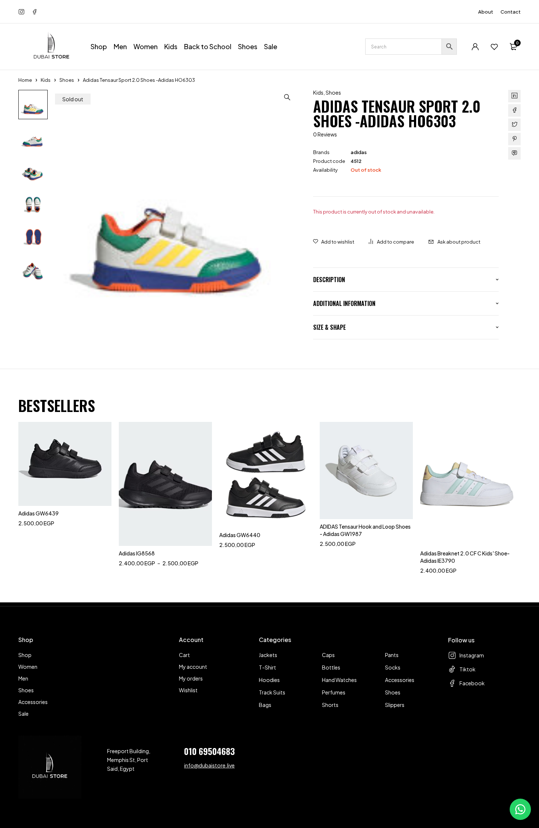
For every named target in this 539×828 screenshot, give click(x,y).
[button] (287, 97)
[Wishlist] (494, 46)
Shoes (66, 80)
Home (25, 80)
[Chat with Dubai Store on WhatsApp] (520, 809)
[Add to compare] (391, 241)
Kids (46, 80)
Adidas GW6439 (38, 513)
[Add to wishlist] (333, 241)
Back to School (207, 46)
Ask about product (458, 242)
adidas (359, 152)
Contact (510, 12)
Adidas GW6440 (239, 535)
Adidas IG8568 (137, 553)
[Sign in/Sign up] (475, 46)
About (485, 12)
